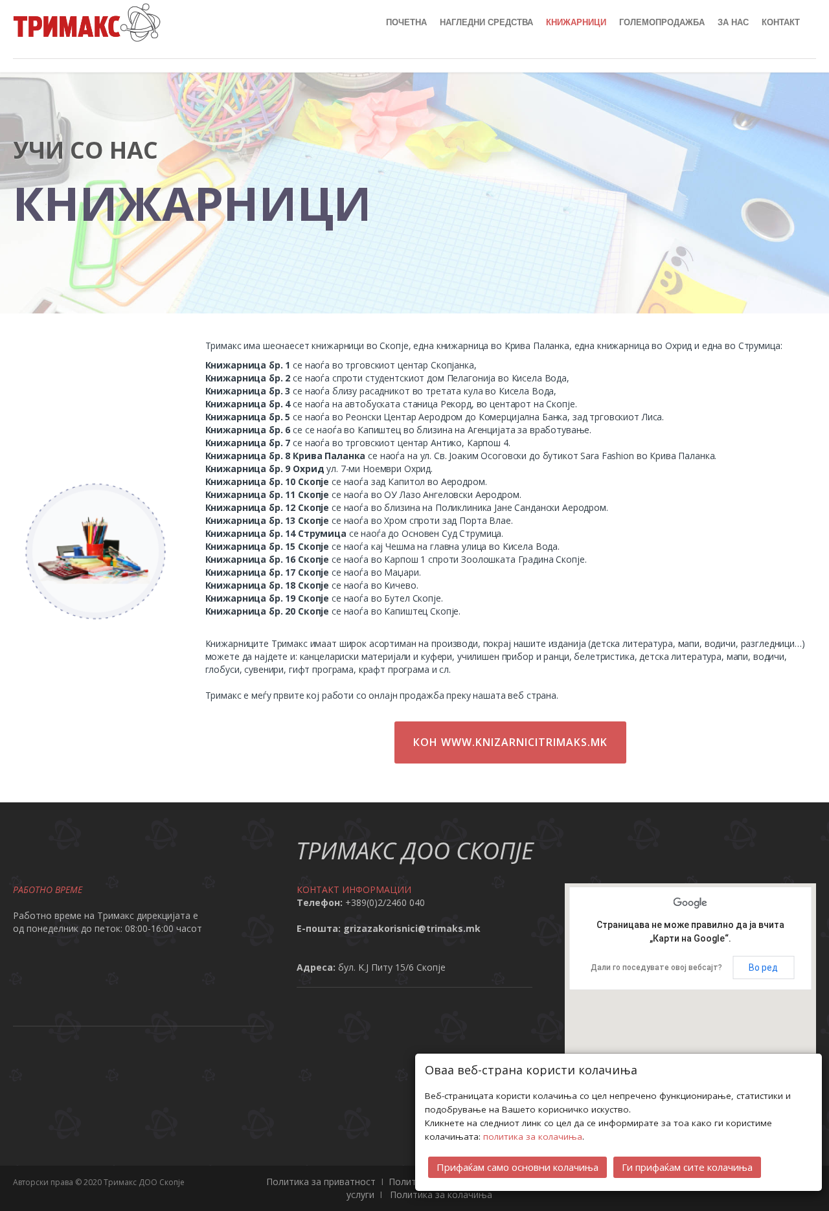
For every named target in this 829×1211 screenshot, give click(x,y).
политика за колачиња (532, 1136)
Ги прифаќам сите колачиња (687, 1166)
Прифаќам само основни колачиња (517, 1166)
